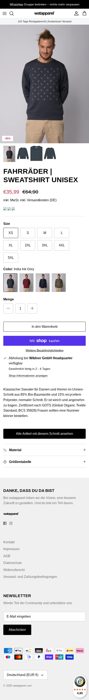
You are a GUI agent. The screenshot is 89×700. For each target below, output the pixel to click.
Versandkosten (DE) (42, 200)
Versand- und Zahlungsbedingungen (30, 576)
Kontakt (8, 542)
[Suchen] (13, 13)
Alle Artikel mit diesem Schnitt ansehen (44, 433)
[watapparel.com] (44, 13)
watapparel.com (22, 685)
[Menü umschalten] (4, 13)
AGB (6, 556)
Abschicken (17, 629)
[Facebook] (4, 523)
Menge (8, 299)
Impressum (11, 549)
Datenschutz (12, 563)
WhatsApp (16, 4)
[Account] (75, 13)
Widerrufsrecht (14, 570)
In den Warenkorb (45, 326)
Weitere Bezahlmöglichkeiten (45, 350)
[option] (44, 84)
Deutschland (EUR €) (22, 675)
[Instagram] (10, 523)
